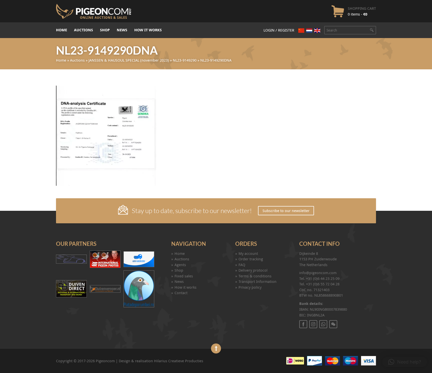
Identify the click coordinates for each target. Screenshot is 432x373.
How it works (148, 30)
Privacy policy (250, 287)
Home (61, 30)
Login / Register (279, 30)
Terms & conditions (255, 275)
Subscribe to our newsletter (286, 210)
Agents (180, 264)
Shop (105, 30)
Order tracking (250, 258)
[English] (317, 30)
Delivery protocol (253, 270)
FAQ (241, 264)
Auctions (83, 30)
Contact (181, 292)
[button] (404, 362)
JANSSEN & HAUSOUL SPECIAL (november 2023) (128, 60)
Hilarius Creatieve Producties (178, 360)
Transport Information (257, 281)
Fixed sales (183, 275)
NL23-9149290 (184, 60)
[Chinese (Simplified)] (301, 30)
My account (248, 253)
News (122, 30)
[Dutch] (309, 30)
